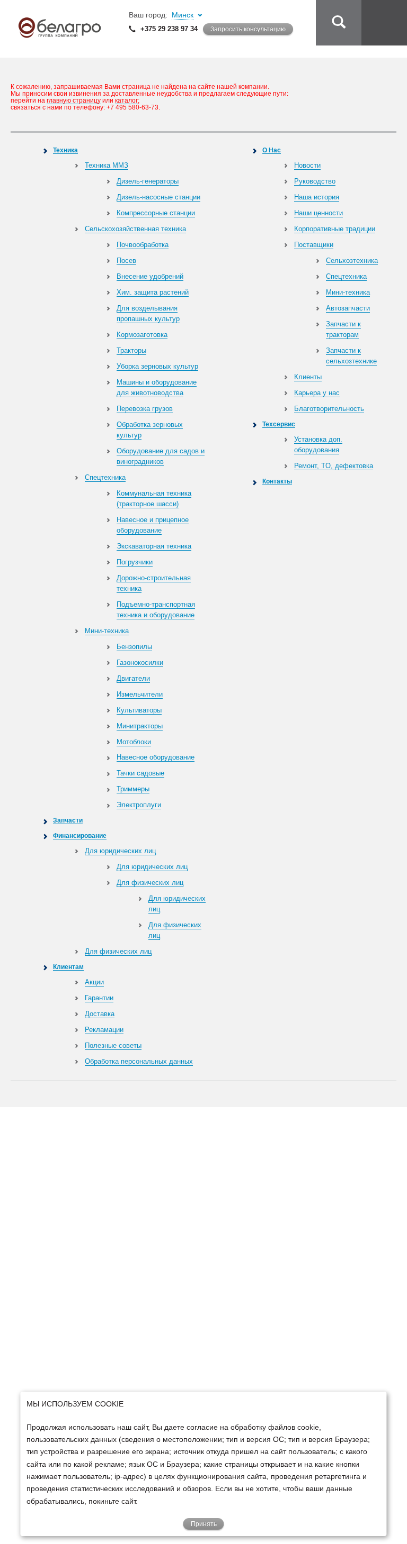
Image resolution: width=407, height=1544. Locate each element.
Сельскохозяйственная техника (135, 229)
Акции (94, 982)
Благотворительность (329, 409)
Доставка (99, 1014)
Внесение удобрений (150, 276)
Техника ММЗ (106, 165)
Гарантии (99, 998)
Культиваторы (139, 710)
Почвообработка (143, 245)
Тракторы (131, 350)
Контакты (277, 481)
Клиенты (308, 377)
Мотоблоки (134, 742)
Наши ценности (318, 213)
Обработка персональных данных (139, 1061)
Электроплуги (139, 805)
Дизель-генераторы (148, 181)
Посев (126, 260)
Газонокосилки (140, 662)
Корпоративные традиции (334, 229)
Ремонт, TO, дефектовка (333, 466)
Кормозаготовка (142, 335)
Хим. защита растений (153, 292)
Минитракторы (140, 726)
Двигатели (133, 678)
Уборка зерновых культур (157, 366)
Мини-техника (107, 631)
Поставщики (313, 245)
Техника (65, 150)
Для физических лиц (150, 883)
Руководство (314, 181)
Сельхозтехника (352, 260)
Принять (204, 1524)
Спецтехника (105, 477)
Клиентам (68, 966)
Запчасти (68, 820)
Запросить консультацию (248, 29)
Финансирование (80, 835)
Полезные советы (113, 1045)
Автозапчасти (348, 308)
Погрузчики (135, 562)
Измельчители (140, 694)
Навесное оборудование (155, 757)
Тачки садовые (140, 773)
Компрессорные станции (156, 213)
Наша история (316, 197)
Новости (307, 165)
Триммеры (133, 789)
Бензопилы (134, 647)
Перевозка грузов (145, 409)
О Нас (271, 150)
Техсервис (278, 424)
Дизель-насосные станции (158, 197)
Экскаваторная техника (154, 546)
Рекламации (104, 1030)
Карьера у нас (317, 393)
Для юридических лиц (120, 851)
